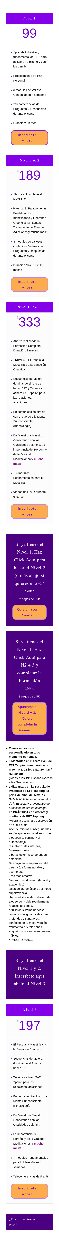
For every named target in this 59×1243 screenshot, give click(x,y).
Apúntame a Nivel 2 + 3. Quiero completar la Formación (27, 718)
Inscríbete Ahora (27, 138)
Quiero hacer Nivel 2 (27, 612)
